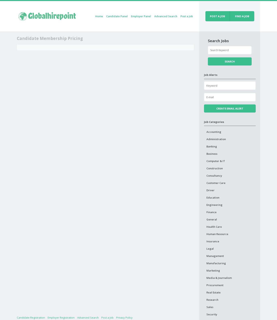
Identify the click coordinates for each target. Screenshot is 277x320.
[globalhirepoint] (47, 15)
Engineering (214, 205)
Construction (214, 168)
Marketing (213, 270)
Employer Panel (141, 16)
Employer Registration (61, 317)
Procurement (214, 285)
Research (212, 300)
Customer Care (215, 183)
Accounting (213, 132)
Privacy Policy (124, 317)
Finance (211, 212)
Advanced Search (165, 16)
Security (211, 314)
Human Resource (217, 234)
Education (212, 197)
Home (99, 16)
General (211, 219)
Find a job (242, 16)
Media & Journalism (219, 278)
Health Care (214, 227)
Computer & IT (215, 161)
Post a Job (186, 16)
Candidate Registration (31, 317)
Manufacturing (216, 263)
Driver (210, 190)
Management (215, 256)
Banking (211, 146)
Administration (216, 139)
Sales (209, 307)
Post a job (217, 16)
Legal (210, 248)
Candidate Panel (117, 16)
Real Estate (213, 292)
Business (211, 154)
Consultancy (214, 175)
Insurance (212, 241)
